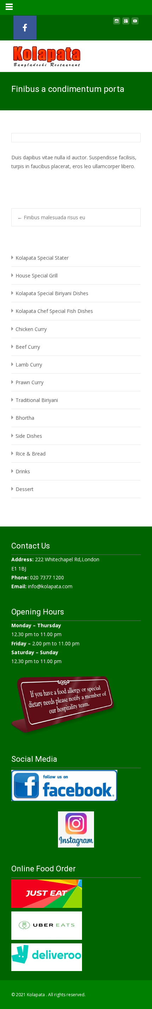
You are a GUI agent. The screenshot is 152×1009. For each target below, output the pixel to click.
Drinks (23, 471)
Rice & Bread (31, 453)
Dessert (25, 489)
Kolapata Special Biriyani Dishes (52, 293)
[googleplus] (125, 23)
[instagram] (116, 23)
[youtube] (135, 23)
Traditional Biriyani (37, 400)
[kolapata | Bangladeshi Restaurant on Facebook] (24, 28)
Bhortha (25, 417)
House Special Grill (37, 275)
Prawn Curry (29, 382)
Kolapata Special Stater (42, 257)
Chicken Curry (31, 329)
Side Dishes (29, 435)
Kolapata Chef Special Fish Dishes (54, 311)
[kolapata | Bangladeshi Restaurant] (41, 54)
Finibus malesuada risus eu (51, 217)
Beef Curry (28, 346)
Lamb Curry (29, 364)
